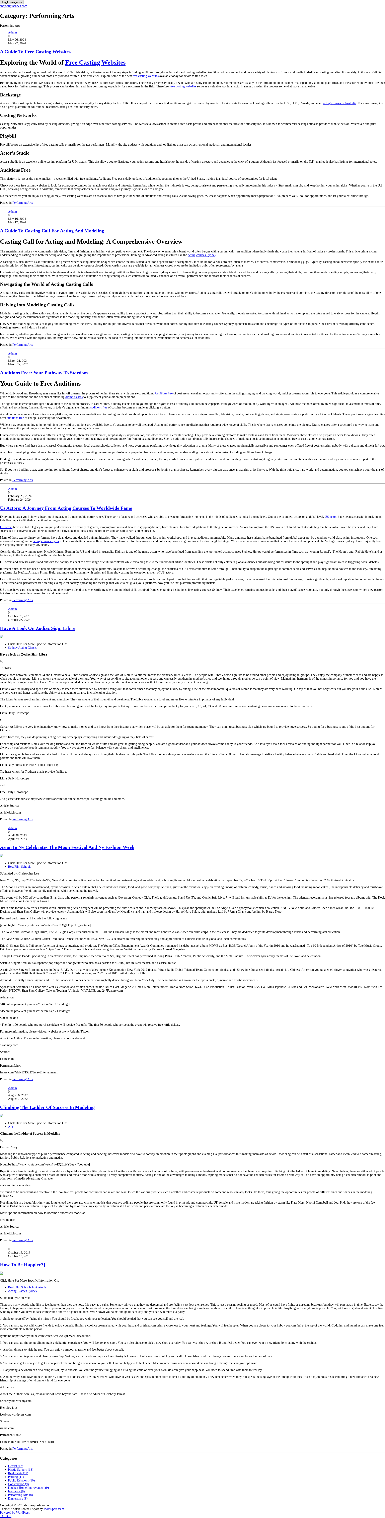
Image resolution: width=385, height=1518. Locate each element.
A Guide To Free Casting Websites (35, 51)
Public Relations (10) (21, 1480)
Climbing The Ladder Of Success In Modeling (47, 1107)
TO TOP (5, 1516)
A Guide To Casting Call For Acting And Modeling (52, 230)
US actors (331, 516)
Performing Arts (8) (20, 1495)
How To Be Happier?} (22, 1264)
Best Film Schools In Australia (27, 1287)
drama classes (74, 397)
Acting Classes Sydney (22, 1291)
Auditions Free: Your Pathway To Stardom (44, 372)
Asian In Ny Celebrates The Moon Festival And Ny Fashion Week (67, 847)
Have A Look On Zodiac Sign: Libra (37, 628)
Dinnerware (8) (17, 1498)
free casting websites (146, 76)
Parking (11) (16, 1476)
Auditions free (164, 393)
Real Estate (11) (18, 1473)
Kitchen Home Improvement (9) (28, 1487)
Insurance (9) (16, 1491)
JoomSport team (54, 1509)
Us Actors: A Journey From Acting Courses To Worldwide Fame (66, 508)
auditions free (98, 407)
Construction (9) (18, 1484)
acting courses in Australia (339, 103)
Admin (12, 32)
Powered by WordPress (15, 1512)
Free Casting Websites (95, 62)
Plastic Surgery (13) (20, 1469)
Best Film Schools (19, 866)
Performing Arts (22, 202)
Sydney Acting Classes (22, 647)
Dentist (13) (15, 1466)
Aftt (10, 1126)
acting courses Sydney (202, 255)
